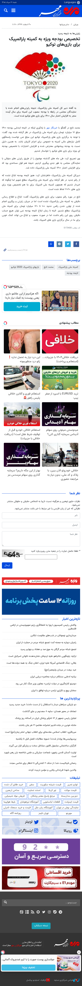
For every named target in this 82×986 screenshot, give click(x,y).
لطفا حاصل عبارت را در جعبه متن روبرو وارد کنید (55, 551)
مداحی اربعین (12, 790)
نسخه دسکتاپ (41, 926)
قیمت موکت (70, 790)
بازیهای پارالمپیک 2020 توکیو (25, 267)
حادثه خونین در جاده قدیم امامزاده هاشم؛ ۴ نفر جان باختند (47, 725)
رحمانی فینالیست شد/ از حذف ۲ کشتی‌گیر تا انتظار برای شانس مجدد (43, 763)
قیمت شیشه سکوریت (50, 785)
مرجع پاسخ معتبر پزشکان (43, 796)
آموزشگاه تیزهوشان (29, 802)
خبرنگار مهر (51, 128)
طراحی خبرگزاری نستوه (63, 980)
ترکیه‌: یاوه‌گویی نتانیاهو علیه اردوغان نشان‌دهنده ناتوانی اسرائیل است (42, 656)
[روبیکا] (38, 912)
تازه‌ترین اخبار (71, 619)
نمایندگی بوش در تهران (67, 808)
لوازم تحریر (72, 785)
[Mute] (51, 308)
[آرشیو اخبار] (27, 912)
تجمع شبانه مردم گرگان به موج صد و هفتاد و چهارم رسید (48, 649)
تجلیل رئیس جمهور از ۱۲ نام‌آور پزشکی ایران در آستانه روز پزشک (45, 718)
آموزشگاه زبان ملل (43, 808)
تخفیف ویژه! (28, 968)
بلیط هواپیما (9, 802)
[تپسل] (5, 287)
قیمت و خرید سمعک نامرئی (17, 808)
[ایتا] (21, 912)
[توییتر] (43, 912)
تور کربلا (52, 790)
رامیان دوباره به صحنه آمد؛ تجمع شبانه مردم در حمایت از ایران (46, 642)
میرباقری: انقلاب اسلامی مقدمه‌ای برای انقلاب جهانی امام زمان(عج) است (40, 732)
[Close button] (79, 952)
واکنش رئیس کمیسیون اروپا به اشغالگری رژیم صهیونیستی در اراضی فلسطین (43, 627)
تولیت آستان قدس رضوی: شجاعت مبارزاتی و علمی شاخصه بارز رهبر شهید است (40, 754)
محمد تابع (49, 267)
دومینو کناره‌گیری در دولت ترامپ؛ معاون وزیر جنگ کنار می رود (46, 684)
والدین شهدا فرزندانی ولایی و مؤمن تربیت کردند (52, 770)
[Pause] (45, 308)
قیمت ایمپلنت (71, 802)
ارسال (7, 565)
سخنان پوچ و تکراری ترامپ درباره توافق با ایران (53, 690)
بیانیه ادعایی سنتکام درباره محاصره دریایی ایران (53, 677)
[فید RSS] (32, 912)
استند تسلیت (33, 790)
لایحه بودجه (72, 273)
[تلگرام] (60, 912)
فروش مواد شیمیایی (15, 796)
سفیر (31, 785)
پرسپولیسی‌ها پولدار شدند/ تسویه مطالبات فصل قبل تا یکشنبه (46, 739)
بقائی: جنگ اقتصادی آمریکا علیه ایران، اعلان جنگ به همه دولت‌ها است (41, 663)
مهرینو (69, 813)
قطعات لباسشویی (51, 802)
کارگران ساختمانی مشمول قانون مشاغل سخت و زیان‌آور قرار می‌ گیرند (42, 746)
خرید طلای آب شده (13, 785)
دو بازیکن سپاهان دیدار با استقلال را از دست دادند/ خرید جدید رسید (42, 705)
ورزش (75, 24)
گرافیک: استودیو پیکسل (36, 980)
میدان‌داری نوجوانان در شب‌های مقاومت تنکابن (53, 635)
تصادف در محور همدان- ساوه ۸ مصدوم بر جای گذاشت (49, 711)
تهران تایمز (44, 813)
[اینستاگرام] (49, 912)
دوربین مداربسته (69, 796)
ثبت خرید (22, 306)
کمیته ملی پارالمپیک (68, 267)
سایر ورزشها (64, 24)
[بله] (54, 912)
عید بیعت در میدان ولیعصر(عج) (60, 670)
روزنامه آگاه (15, 813)
